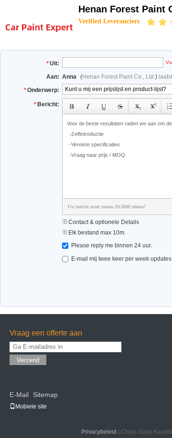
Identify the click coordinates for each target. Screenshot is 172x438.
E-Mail (19, 394)
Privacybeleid (99, 431)
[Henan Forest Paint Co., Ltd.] (39, 22)
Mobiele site (31, 406)
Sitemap (45, 394)
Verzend (28, 360)
